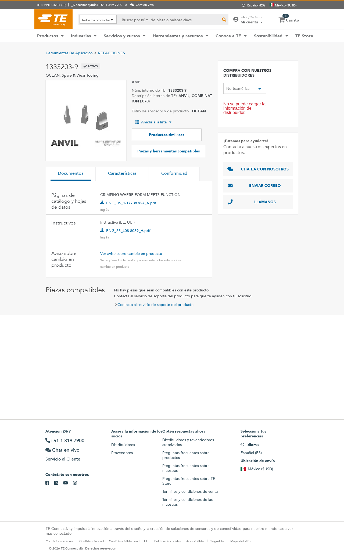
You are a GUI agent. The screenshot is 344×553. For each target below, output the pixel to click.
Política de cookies (167, 541)
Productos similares (166, 134)
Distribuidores (123, 444)
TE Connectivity (53, 19)
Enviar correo (265, 185)
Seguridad (217, 541)
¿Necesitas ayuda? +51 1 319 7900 (96, 4)
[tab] (71, 174)
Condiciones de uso (60, 541)
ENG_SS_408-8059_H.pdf (128, 230)
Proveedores (122, 452)
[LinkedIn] (58, 483)
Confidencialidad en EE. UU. (129, 541)
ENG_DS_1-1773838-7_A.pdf (131, 203)
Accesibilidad (195, 541)
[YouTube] (68, 483)
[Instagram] (77, 483)
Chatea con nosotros (265, 169)
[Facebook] (49, 483)
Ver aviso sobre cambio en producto (131, 253)
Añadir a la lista (154, 122)
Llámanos (265, 201)
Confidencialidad (91, 541)
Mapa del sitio (240, 541)
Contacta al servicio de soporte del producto (155, 304)
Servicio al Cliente (62, 459)
